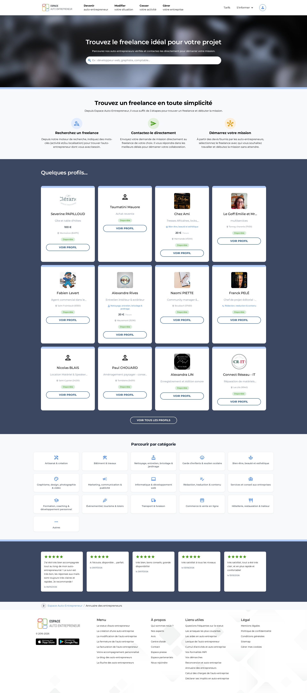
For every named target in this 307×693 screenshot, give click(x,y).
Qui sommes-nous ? (162, 625)
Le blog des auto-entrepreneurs (114, 657)
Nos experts (157, 631)
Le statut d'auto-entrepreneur (113, 625)
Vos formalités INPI (196, 652)
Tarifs (227, 7)
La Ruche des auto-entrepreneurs (115, 662)
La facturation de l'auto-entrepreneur (117, 646)
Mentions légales (250, 625)
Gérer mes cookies (251, 646)
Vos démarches (193, 657)
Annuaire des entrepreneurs (200, 667)
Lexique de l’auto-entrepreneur (202, 641)
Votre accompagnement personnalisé (118, 652)
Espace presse (159, 652)
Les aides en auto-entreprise (201, 636)
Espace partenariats (162, 657)
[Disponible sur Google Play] (69, 642)
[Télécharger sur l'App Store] (46, 642)
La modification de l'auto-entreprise (117, 636)
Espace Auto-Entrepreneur (65, 605)
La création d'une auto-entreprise (115, 631)
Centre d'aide (158, 641)
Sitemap (245, 641)
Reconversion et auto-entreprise (203, 662)
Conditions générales (252, 636)
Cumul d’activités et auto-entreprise (205, 646)
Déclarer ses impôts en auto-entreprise (207, 678)
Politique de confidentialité (256, 631)
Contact (155, 646)
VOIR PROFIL (68, 247)
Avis (153, 636)
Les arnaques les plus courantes (202, 631)
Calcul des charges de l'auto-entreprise (207, 673)
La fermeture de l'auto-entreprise (115, 641)
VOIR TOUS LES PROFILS (153, 420)
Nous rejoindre (159, 662)
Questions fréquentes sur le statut (204, 625)
